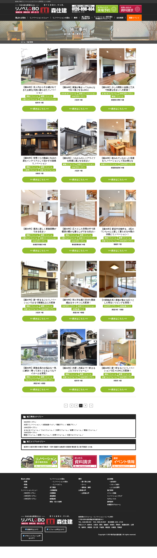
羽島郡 (84, 447)
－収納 (25, 487)
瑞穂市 (56, 447)
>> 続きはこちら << (39, 109)
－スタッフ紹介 (114, 484)
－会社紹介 (112, 481)
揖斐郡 (68, 447)
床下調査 (53, 487)
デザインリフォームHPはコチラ (33, 537)
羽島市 (45, 447)
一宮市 (51, 447)
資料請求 (110, 502)
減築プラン (71, 425)
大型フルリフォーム (74, 435)
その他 (89, 447)
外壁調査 (53, 493)
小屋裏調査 (53, 490)
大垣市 (31, 447)
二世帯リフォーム (61, 430)
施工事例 (110, 490)
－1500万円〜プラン (29, 499)
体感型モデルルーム (114, 504)
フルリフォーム (46, 430)
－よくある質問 (114, 487)
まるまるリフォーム (31, 430)
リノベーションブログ (114, 496)
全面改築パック (48, 425)
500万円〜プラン (30, 422)
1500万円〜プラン (30, 432)
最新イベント (134, 18)
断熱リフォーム (89, 430)
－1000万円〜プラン (29, 496)
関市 (36, 447)
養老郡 (73, 447)
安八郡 (79, 447)
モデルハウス (111, 499)
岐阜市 (26, 447)
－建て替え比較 (85, 481)
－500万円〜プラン (29, 493)
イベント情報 (111, 493)
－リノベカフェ (56, 484)
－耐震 (25, 481)
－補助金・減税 (85, 487)
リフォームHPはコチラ (56, 529)
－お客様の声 (84, 493)
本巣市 (40, 447)
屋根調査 (53, 496)
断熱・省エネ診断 (56, 502)
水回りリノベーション (32, 425)
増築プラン (60, 425)
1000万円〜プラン (30, 427)
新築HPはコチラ (32, 529)
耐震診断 (53, 499)
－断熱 (25, 484)
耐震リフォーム (75, 430)
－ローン (83, 484)
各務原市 (62, 447)
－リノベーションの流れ (59, 481)
